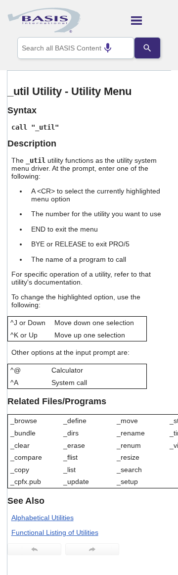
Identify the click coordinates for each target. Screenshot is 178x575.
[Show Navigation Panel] (151, 20)
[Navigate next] (92, 549)
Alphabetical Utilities (42, 518)
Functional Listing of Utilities (54, 532)
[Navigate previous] (34, 549)
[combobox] (75, 48)
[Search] (147, 48)
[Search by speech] (107, 48)
